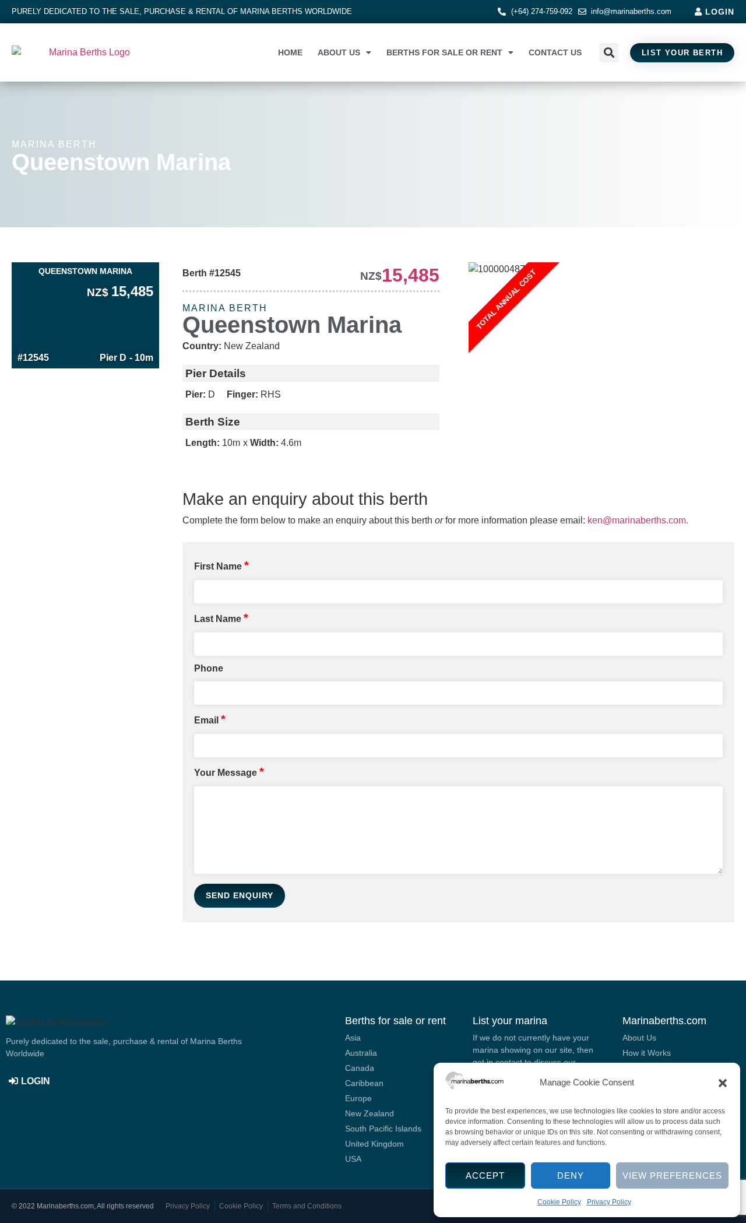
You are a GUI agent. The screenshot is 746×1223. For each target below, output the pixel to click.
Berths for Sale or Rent (444, 52)
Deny (570, 1175)
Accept (485, 1175)
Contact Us (555, 52)
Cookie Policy (559, 1202)
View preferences (672, 1175)
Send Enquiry (239, 895)
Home (290, 52)
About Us (339, 52)
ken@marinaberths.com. (637, 520)
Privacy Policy (609, 1202)
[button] (723, 1083)
